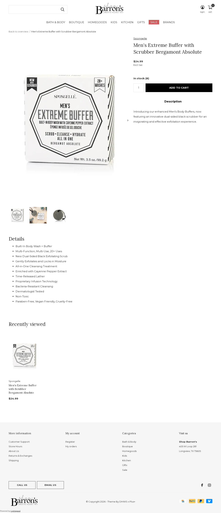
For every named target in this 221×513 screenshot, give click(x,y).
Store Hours (15, 446)
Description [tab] (173, 101)
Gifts (141, 22)
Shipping (14, 460)
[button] (17, 215)
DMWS (123, 501)
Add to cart (179, 87)
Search (62, 9)
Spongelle (140, 38)
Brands (169, 22)
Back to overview (18, 31)
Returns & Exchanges (20, 455)
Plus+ (132, 501)
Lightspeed (15, 511)
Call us (22, 485)
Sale (154, 22)
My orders (71, 446)
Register (70, 441)
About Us (14, 451)
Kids (114, 22)
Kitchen (127, 22)
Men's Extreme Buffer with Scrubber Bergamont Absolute (22, 389)
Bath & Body (55, 22)
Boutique (76, 22)
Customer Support (19, 441)
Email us (50, 485)
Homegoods (97, 22)
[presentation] (127, 120)
